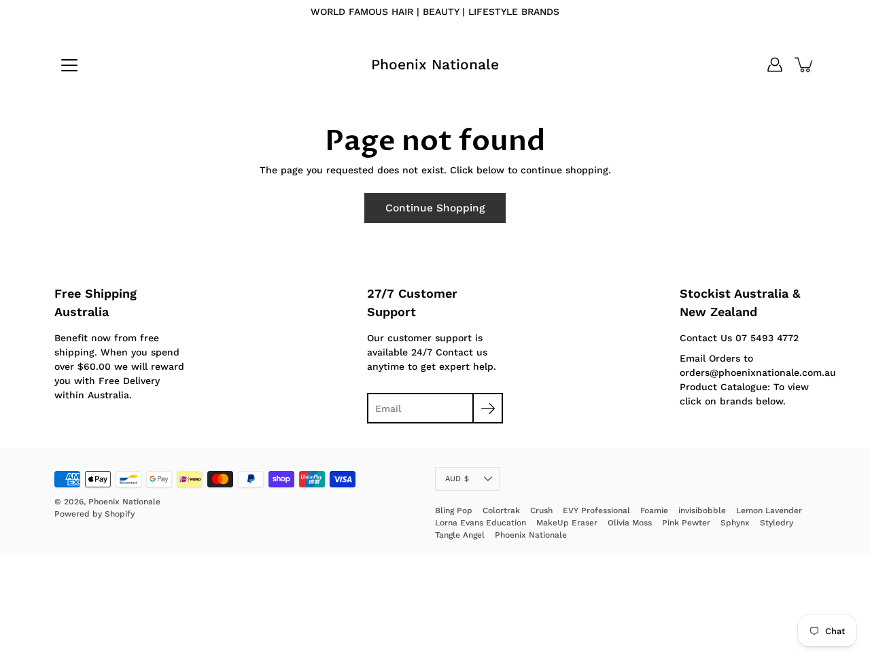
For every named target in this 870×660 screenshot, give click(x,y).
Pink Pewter (686, 522)
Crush (541, 510)
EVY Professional (596, 510)
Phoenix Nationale (435, 64)
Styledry (776, 522)
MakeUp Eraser (566, 522)
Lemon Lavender (769, 510)
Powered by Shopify (94, 514)
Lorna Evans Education (480, 522)
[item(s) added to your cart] (805, 64)
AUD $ (457, 478)
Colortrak (501, 510)
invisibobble (702, 510)
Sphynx (735, 522)
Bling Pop (453, 510)
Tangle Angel (460, 535)
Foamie (654, 510)
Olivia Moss (630, 522)
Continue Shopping (435, 208)
